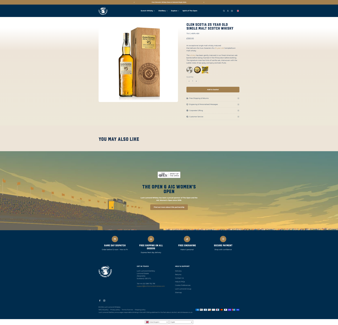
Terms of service (127, 310)
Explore (174, 11)
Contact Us (179, 278)
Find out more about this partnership (169, 207)
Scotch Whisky (147, 11)
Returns (178, 275)
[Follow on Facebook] (100, 300)
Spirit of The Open (190, 11)
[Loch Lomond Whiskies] (113, 271)
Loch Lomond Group (183, 289)
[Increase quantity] (196, 81)
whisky (192, 55)
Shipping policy (140, 310)
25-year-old (219, 48)
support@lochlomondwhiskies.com (151, 286)
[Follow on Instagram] (104, 300)
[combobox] (157, 322)
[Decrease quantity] (189, 81)
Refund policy (104, 310)
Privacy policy (115, 310)
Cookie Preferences (182, 285)
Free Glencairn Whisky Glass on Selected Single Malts (169, 2)
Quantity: (190, 77)
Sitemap (178, 292)
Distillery (162, 11)
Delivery (178, 271)
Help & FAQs (180, 282)
